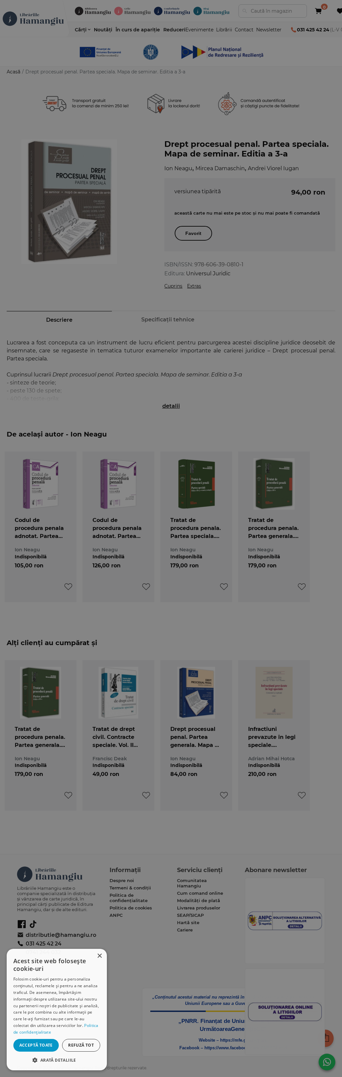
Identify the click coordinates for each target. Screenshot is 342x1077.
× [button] (99, 956)
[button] (56, 1060)
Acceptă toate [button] (36, 1045)
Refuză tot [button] (81, 1045)
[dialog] (57, 1009)
